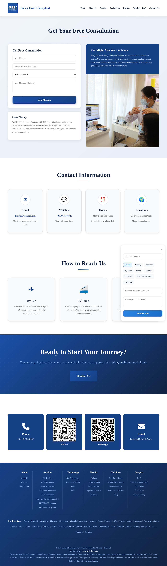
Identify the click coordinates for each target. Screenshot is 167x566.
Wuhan (100, 521)
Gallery (94, 478)
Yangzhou (79, 532)
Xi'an (115, 521)
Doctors (126, 8)
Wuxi (113, 526)
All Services (47, 478)
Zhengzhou (36, 526)
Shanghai (34, 521)
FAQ (144, 8)
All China (88, 532)
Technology (115, 8)
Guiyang (70, 526)
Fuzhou (54, 526)
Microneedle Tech (73, 482)
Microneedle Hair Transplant (47, 499)
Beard (138, 271)
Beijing (26, 521)
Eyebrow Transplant (47, 491)
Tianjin (122, 521)
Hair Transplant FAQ (139, 482)
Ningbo (136, 526)
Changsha (138, 521)
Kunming (46, 526)
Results (136, 8)
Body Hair (128, 276)
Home (83, 8)
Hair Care (128, 282)
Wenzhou (120, 526)
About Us (93, 8)
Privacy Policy (139, 495)
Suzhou (129, 521)
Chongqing (83, 521)
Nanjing (108, 521)
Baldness (149, 265)
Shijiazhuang (104, 526)
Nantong (144, 526)
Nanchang (87, 526)
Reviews (93, 495)
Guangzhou (44, 521)
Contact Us (154, 8)
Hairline (128, 265)
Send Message (44, 100)
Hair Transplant (47, 482)
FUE (73, 486)
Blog (116, 495)
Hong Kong (63, 521)
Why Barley (24, 486)
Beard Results (94, 486)
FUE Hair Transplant (47, 503)
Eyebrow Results (94, 491)
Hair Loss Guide (115, 478)
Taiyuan (79, 526)
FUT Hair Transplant (47, 507)
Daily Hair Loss (115, 486)
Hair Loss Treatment (145, 276)
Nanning (62, 526)
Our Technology (73, 478)
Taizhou (152, 526)
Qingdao (156, 521)
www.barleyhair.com (90, 551)
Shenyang (147, 521)
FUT (73, 491)
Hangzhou (92, 521)
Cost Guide (139, 486)
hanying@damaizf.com (25, 216)
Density (138, 265)
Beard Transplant (47, 486)
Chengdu (73, 521)
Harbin (27, 526)
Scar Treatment (47, 495)
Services (103, 8)
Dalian (14, 526)
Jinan (21, 526)
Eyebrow (128, 271)
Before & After (94, 482)
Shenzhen (53, 521)
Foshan (128, 526)
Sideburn (148, 271)
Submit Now (143, 313)
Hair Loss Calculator (115, 491)
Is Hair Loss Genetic (116, 482)
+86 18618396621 (64, 216)
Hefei (95, 526)
